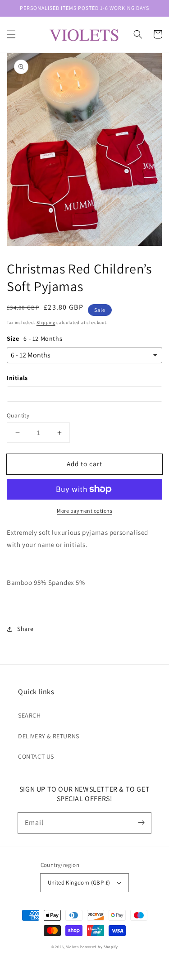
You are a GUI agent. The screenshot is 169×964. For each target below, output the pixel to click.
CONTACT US (36, 756)
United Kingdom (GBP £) (79, 882)
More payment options (84, 510)
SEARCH (29, 715)
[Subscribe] (141, 823)
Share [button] (25, 629)
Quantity (18, 415)
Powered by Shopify (99, 946)
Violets (72, 946)
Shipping (46, 322)
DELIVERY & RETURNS (48, 736)
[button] (11, 34)
